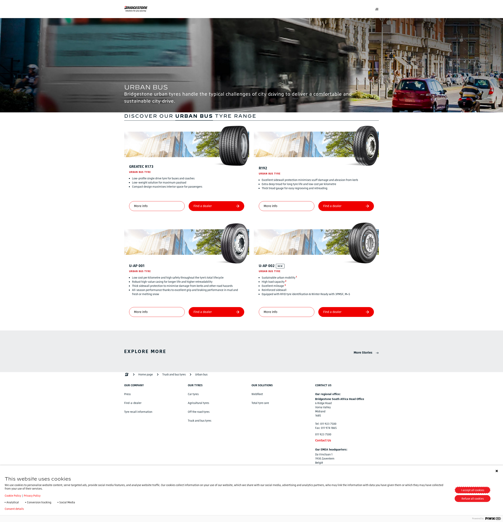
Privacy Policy (32, 495)
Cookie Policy (13, 495)
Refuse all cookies (473, 498)
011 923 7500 (323, 434)
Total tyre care (260, 403)
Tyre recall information (138, 411)
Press (127, 394)
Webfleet (257, 394)
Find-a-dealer (132, 403)
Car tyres (193, 394)
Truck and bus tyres (199, 420)
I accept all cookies (472, 490)
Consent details (14, 508)
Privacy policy (38, 508)
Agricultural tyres (198, 403)
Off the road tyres (198, 411)
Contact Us (323, 440)
